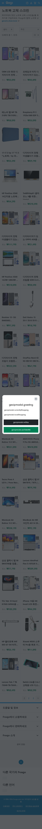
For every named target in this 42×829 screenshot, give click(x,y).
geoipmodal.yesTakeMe (21, 430)
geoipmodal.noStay (21, 422)
